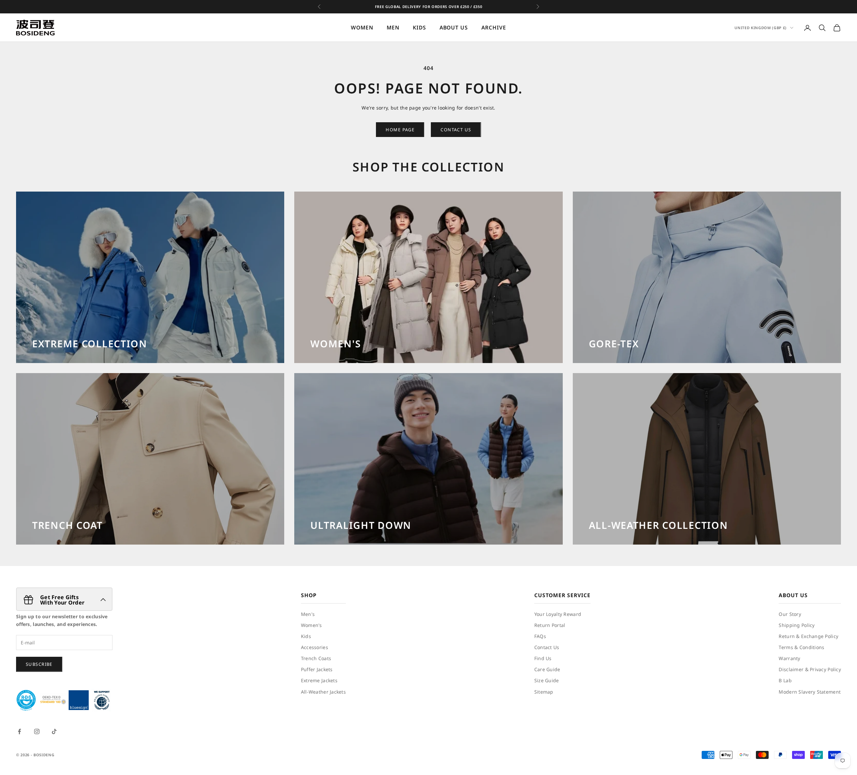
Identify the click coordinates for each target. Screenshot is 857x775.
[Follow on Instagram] (36, 731)
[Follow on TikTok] (54, 731)
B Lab (785, 680)
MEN (393, 27)
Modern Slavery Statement (810, 692)
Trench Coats (316, 658)
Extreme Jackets (319, 680)
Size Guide (546, 680)
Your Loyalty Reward (557, 614)
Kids (306, 636)
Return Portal (549, 625)
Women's (311, 625)
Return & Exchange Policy (808, 636)
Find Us (543, 658)
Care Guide (547, 669)
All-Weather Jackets (323, 692)
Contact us (456, 130)
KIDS (419, 27)
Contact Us (546, 647)
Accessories (314, 647)
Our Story (790, 614)
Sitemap (543, 692)
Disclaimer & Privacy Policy (810, 669)
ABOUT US (454, 27)
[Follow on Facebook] (19, 731)
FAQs (540, 636)
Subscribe (39, 664)
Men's (308, 614)
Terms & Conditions (801, 647)
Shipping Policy (796, 625)
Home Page (400, 130)
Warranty (789, 658)
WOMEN (362, 27)
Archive (493, 27)
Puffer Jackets (317, 669)
